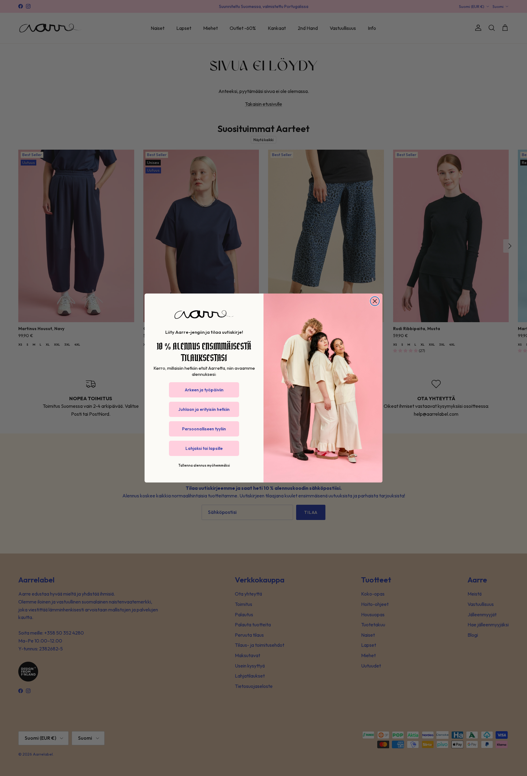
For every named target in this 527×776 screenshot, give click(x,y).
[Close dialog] (374, 301)
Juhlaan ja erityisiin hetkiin (204, 409)
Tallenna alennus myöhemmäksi (204, 465)
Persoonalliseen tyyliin (204, 429)
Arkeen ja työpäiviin (204, 390)
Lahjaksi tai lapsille (204, 448)
